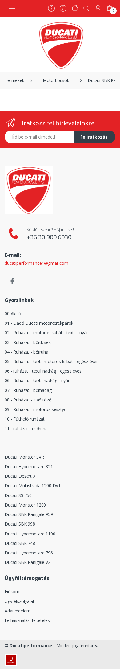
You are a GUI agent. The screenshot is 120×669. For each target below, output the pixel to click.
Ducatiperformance (31, 645)
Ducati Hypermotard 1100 (30, 534)
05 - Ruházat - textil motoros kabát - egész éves (51, 361)
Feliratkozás (94, 137)
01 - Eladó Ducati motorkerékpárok (39, 323)
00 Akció (13, 313)
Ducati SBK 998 (20, 524)
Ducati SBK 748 (20, 543)
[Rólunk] (51, 9)
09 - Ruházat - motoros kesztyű (36, 409)
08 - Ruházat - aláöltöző (28, 400)
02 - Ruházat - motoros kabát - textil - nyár (46, 332)
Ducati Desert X (20, 476)
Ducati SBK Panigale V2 (27, 562)
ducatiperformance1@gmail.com (36, 263)
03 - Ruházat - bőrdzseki (28, 342)
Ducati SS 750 (18, 495)
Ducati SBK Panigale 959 (29, 514)
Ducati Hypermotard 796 (29, 553)
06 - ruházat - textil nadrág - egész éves (43, 371)
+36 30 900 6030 (49, 237)
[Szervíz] (63, 9)
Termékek (14, 80)
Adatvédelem (17, 611)
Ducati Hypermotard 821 (29, 466)
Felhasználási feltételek (27, 620)
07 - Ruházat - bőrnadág (28, 390)
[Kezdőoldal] (74, 8)
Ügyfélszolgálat (19, 601)
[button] (86, 7)
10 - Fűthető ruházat (25, 419)
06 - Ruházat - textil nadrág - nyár (37, 380)
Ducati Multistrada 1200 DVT (33, 485)
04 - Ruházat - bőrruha (26, 352)
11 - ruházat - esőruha (26, 429)
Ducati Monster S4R (24, 457)
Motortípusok (56, 80)
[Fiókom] (97, 8)
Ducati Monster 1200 (25, 505)
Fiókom (12, 591)
